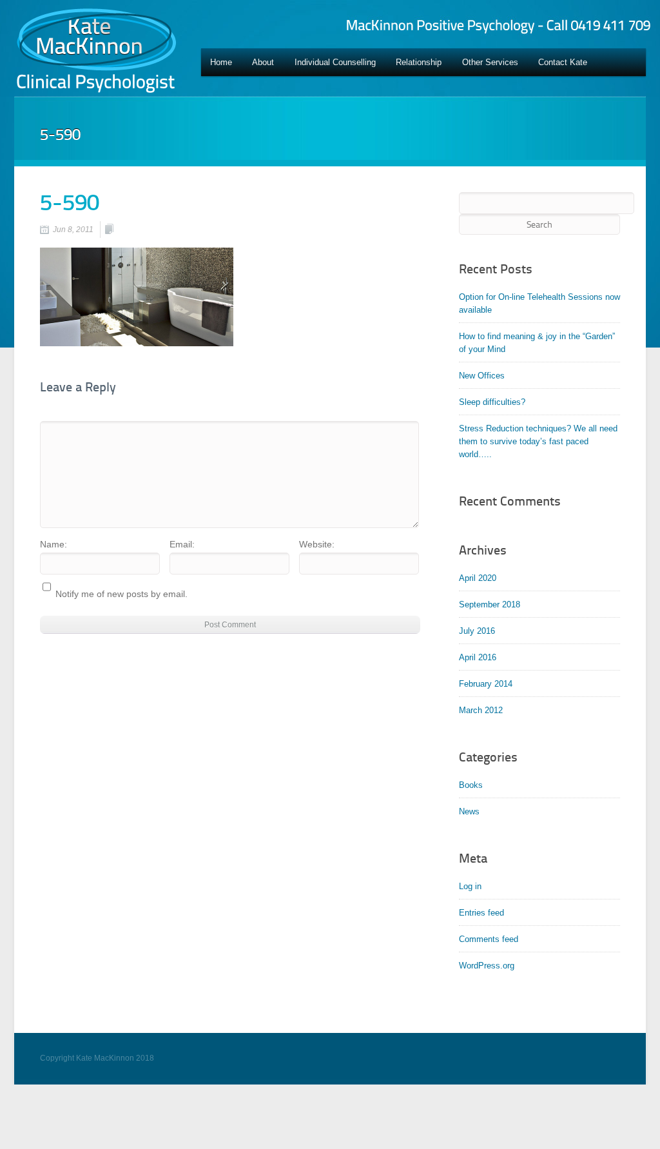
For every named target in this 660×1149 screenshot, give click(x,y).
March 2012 (481, 710)
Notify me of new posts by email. (121, 594)
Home (221, 62)
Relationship (419, 62)
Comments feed (488, 939)
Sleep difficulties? (492, 402)
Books (471, 785)
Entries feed (481, 913)
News (469, 811)
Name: (53, 544)
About (263, 62)
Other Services (490, 62)
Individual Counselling (335, 62)
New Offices (482, 375)
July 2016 (477, 631)
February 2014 (485, 684)
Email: (182, 544)
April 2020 (477, 578)
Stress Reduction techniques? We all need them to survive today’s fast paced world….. (538, 441)
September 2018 (489, 604)
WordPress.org (486, 965)
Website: (317, 544)
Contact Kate (562, 62)
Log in (470, 886)
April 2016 (477, 657)
